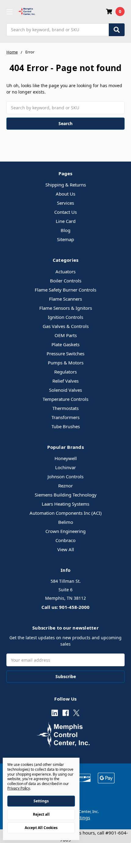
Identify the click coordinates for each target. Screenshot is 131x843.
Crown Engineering (65, 531)
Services (65, 203)
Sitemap (65, 239)
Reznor (65, 486)
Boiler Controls (65, 281)
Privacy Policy (18, 788)
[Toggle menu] (9, 11)
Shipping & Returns (65, 185)
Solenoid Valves (65, 390)
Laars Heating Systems (65, 504)
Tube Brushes (65, 426)
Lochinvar (65, 467)
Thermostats (65, 408)
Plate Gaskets (65, 344)
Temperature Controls (65, 399)
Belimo (65, 522)
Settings (41, 801)
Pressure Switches (65, 353)
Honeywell (66, 458)
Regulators (65, 372)
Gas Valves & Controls (66, 326)
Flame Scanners (65, 299)
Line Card (66, 221)
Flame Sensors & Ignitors (65, 308)
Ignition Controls (65, 317)
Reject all (41, 814)
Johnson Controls (65, 476)
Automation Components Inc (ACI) (66, 513)
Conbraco (65, 540)
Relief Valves (65, 381)
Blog (65, 230)
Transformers (65, 417)
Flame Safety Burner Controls (65, 290)
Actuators (65, 271)
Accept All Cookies (41, 827)
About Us (65, 194)
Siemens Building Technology (66, 495)
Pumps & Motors (65, 363)
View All (65, 549)
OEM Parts (66, 335)
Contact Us (65, 212)
